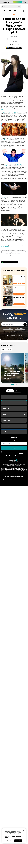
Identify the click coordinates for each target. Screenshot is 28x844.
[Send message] (25, 324)
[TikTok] (12, 455)
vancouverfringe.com (6, 246)
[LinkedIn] (15, 455)
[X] (22, 455)
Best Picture (4, 197)
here (2, 109)
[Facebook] (6, 455)
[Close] (23, 830)
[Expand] (24, 397)
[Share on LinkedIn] (15, 45)
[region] (14, 835)
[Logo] (6, 2)
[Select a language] (4, 479)
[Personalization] (23, 2)
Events (3, 6)
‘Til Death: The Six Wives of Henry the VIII (11, 112)
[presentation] (14, 15)
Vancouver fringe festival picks (13, 6)
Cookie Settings (9, 840)
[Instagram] (18, 455)
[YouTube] (9, 455)
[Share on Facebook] (10, 45)
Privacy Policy (21, 453)
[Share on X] (13, 45)
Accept (18, 840)
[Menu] (26, 2)
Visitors (10, 390)
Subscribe (14, 448)
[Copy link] (18, 45)
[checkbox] (1, 451)
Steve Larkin (7, 139)
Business (18, 390)
